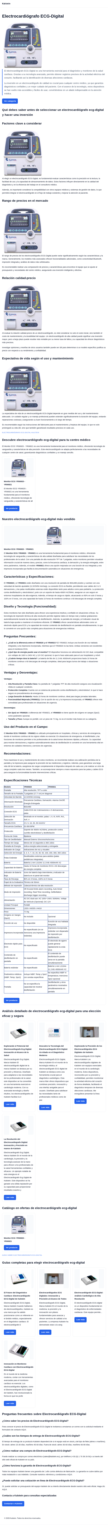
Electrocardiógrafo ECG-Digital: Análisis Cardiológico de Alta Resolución (88, 1296)
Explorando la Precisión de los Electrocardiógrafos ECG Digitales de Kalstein (88, 1049)
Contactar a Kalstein (13, 1504)
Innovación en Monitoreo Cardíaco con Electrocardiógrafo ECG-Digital (18, 1367)
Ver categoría (10, 101)
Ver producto (12, 508)
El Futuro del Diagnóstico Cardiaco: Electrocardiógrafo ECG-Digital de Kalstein (17, 1296)
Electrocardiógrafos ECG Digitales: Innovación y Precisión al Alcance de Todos (52, 1296)
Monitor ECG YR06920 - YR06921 (19, 549)
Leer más (10, 1104)
